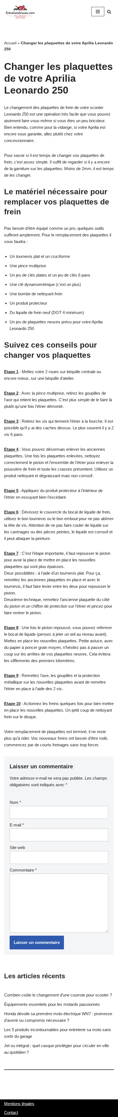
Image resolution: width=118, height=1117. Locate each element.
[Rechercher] (109, 12)
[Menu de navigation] (97, 11)
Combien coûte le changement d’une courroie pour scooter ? (58, 995)
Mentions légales (19, 1103)
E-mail (17, 825)
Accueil (10, 43)
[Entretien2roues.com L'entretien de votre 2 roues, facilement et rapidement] (20, 12)
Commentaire (23, 870)
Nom (15, 802)
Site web (17, 847)
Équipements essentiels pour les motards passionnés (52, 1004)
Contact (11, 1112)
